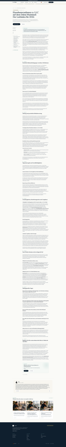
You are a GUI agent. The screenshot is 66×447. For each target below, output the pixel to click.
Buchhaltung (26, 2)
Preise (32, 2)
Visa (29, 2)
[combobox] (41, 2)
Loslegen (26, 370)
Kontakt (27, 438)
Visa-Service (14, 437)
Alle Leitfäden (25, 374)
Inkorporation (22, 2)
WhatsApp (32, 370)
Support (42, 437)
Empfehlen (35, 2)
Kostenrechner (28, 439)
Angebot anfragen (16, 24)
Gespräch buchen (46, 2)
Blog (27, 437)
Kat (18, 381)
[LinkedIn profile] (49, 391)
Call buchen (23, 24)
